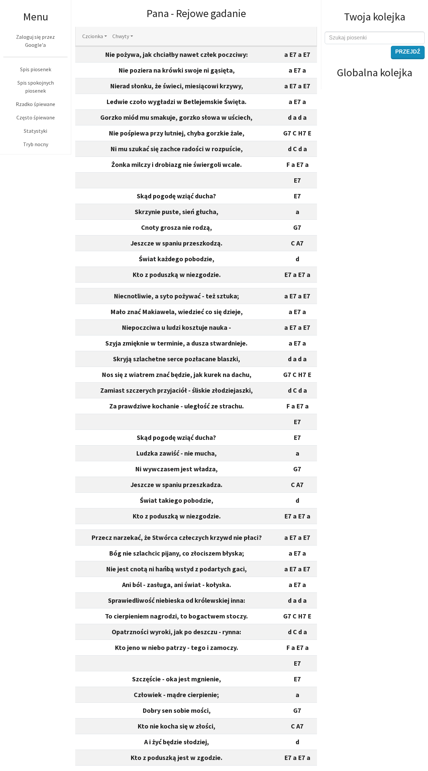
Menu (35, 16)
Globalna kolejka (374, 72)
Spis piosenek (35, 69)
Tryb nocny (35, 144)
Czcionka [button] (92, 36)
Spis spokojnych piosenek (35, 86)
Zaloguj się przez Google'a (35, 40)
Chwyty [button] (120, 36)
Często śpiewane (35, 117)
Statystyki (35, 130)
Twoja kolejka (374, 16)
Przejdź (407, 52)
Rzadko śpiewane (35, 104)
